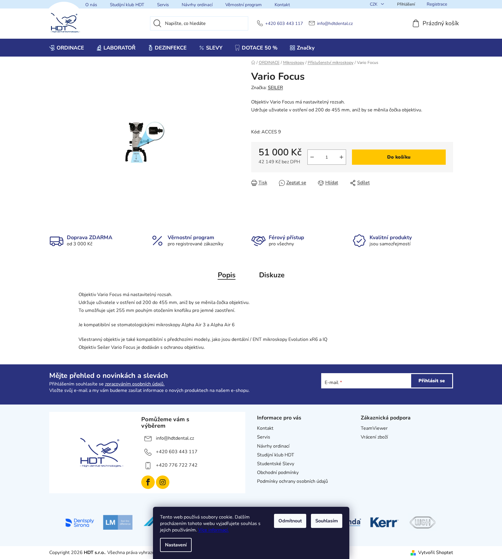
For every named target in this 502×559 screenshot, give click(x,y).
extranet (370, 446)
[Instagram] (162, 482)
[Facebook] (148, 482)
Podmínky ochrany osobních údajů (292, 481)
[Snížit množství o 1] (312, 157)
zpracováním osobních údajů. (135, 384)
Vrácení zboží (374, 437)
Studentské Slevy (275, 464)
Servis (163, 5)
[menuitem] (66, 48)
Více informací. (213, 530)
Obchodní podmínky (278, 472)
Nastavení (176, 545)
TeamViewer (374, 428)
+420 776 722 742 (177, 465)
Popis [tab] (227, 275)
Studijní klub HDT (127, 5)
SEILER (275, 87)
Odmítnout (290, 521)
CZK (374, 4)
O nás (91, 5)
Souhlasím (326, 521)
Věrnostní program (243, 5)
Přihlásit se (431, 381)
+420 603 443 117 (284, 23)
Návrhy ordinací (197, 5)
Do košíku (399, 157)
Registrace (437, 4)
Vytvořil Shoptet (435, 552)
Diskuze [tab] (272, 275)
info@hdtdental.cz (335, 23)
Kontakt (282, 5)
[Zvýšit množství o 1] (341, 157)
